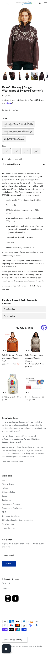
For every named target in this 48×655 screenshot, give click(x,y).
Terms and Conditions (11, 516)
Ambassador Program (11, 504)
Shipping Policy (8, 492)
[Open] (6, 648)
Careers (5, 496)
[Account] (39, 3)
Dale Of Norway (11, 109)
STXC (4, 512)
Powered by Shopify (35, 646)
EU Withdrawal (8, 524)
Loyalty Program (8, 528)
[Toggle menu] (3, 3)
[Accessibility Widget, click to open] (44, 327)
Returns (5, 487)
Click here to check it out (12, 461)
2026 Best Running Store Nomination (17, 520)
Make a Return (8, 484)
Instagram (6, 588)
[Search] (8, 3)
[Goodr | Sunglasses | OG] (35, 383)
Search (5, 479)
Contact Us (6, 500)
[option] (24, 38)
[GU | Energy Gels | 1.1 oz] (12, 383)
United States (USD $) (13, 639)
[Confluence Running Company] (24, 3)
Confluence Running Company (18, 646)
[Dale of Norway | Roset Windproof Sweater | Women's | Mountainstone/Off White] (35, 342)
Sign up (9, 563)
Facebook (6, 583)
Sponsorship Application (12, 508)
